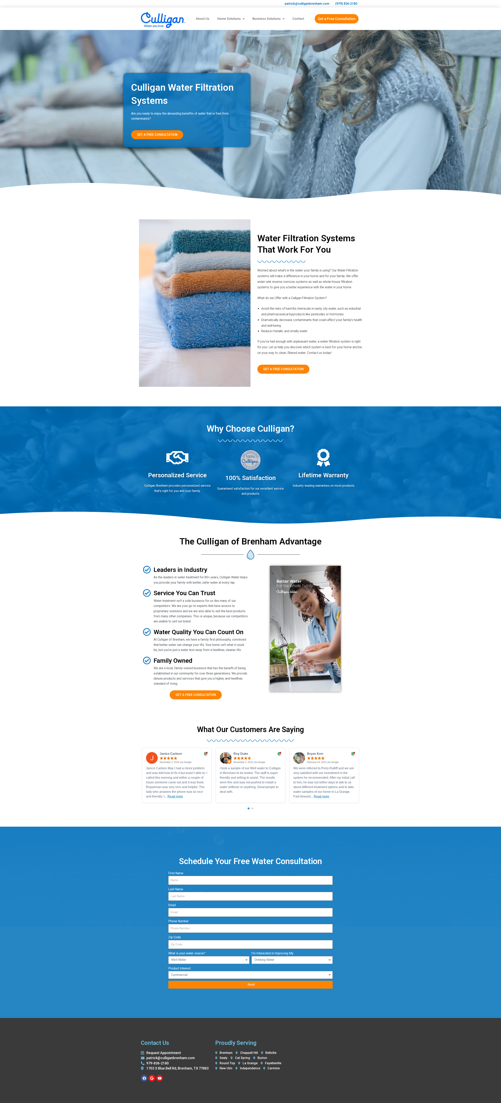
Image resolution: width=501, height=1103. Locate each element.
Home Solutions (229, 19)
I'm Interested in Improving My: (272, 953)
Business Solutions (266, 19)
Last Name (175, 889)
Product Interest (179, 968)
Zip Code (174, 937)
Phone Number (178, 921)
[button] (249, 808)
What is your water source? (186, 953)
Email (172, 905)
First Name (175, 873)
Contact (298, 19)
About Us (202, 19)
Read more (175, 796)
